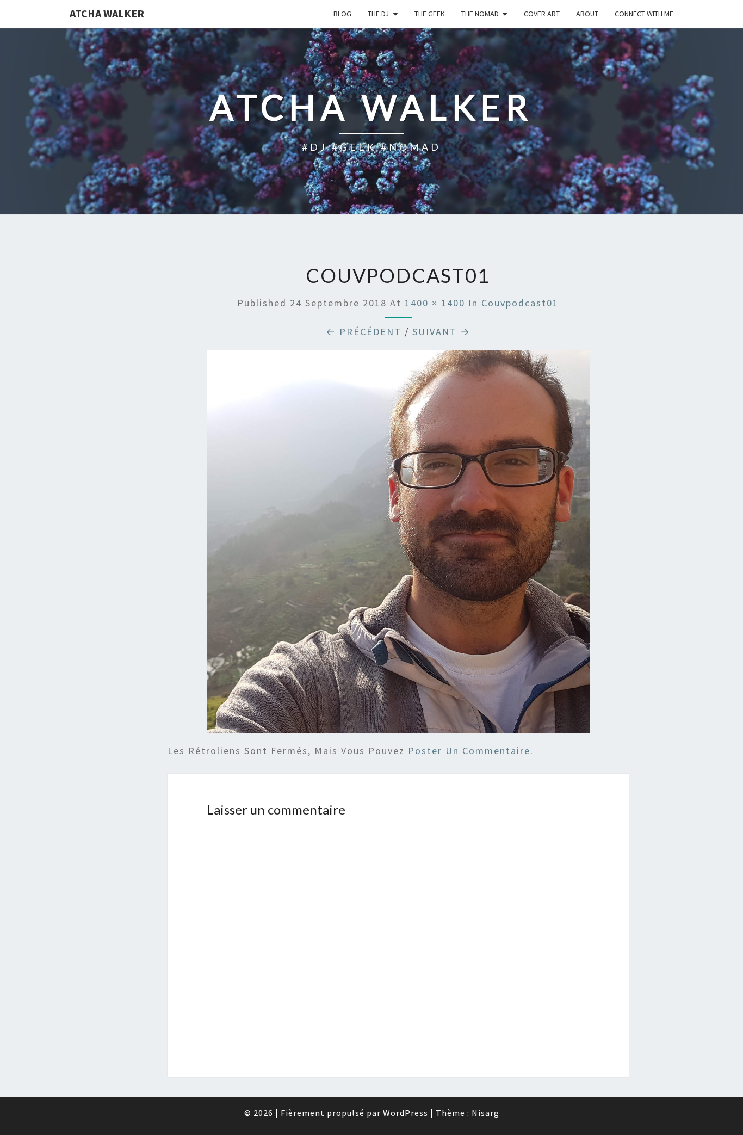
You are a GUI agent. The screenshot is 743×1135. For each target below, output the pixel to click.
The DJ (378, 13)
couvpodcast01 (520, 303)
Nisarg (485, 1112)
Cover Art (542, 13)
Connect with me (644, 13)
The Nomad (480, 13)
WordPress (405, 1112)
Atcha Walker (107, 13)
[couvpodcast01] (398, 545)
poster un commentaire (469, 750)
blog (342, 13)
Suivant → (441, 331)
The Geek (429, 13)
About (587, 13)
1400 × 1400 (435, 303)
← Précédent (363, 331)
